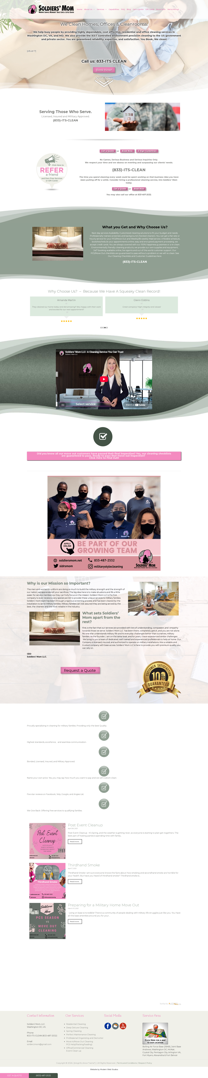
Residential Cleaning (76, 1024)
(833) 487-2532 (43, 1075)
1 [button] (101, 327)
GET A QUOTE (14, 1075)
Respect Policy (145, 1063)
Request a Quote (80, 670)
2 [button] (103, 327)
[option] (66, 311)
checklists (110, 253)
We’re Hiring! (173, 9)
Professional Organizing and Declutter (84, 1038)
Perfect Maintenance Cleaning (81, 1034)
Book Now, (127, 151)
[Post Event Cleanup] (47, 857)
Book (149, 39)
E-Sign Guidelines (147, 151)
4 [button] (107, 327)
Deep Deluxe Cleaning (77, 1027)
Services (100, 9)
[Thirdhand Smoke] (47, 897)
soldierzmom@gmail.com (39, 1044)
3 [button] (105, 327)
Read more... (75, 841)
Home (79, 9)
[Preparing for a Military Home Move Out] (47, 937)
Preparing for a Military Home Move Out (103, 905)
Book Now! (104, 70)
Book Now (161, 9)
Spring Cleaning (74, 1031)
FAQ (123, 9)
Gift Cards (149, 9)
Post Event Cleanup (85, 825)
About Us (88, 9)
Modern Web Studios (109, 1069)
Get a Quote (138, 9)
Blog (129, 9)
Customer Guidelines (146, 256)
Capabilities (114, 9)
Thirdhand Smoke (84, 865)
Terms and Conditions (127, 1063)
